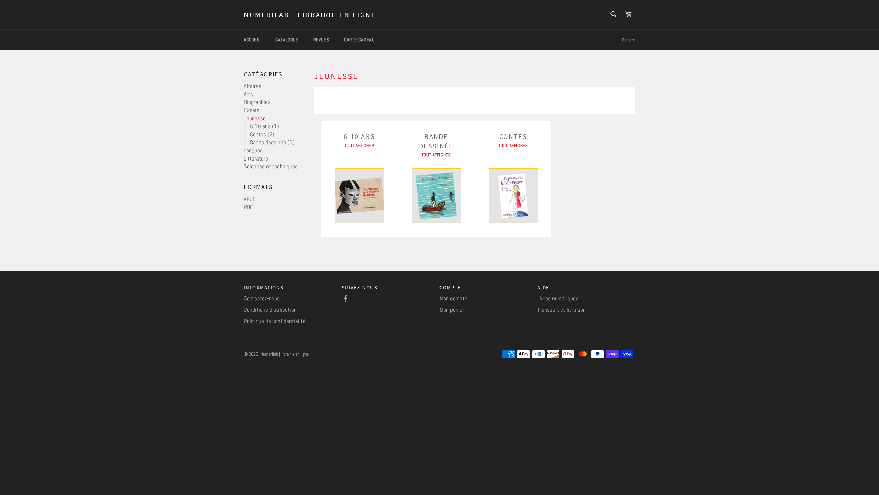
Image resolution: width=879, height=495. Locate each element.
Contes (262, 134)
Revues (321, 39)
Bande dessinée (272, 142)
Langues (253, 150)
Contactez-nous (262, 298)
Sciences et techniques (271, 166)
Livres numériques (558, 298)
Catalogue (286, 39)
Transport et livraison (561, 310)
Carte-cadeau (359, 39)
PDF (248, 207)
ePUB (250, 199)
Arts (248, 94)
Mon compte (453, 298)
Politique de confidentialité (275, 321)
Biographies (257, 102)
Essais (251, 110)
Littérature (256, 158)
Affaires (252, 86)
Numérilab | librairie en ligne (310, 14)
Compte (628, 40)
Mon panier (452, 310)
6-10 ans (264, 126)
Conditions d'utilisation (270, 310)
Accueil (252, 39)
